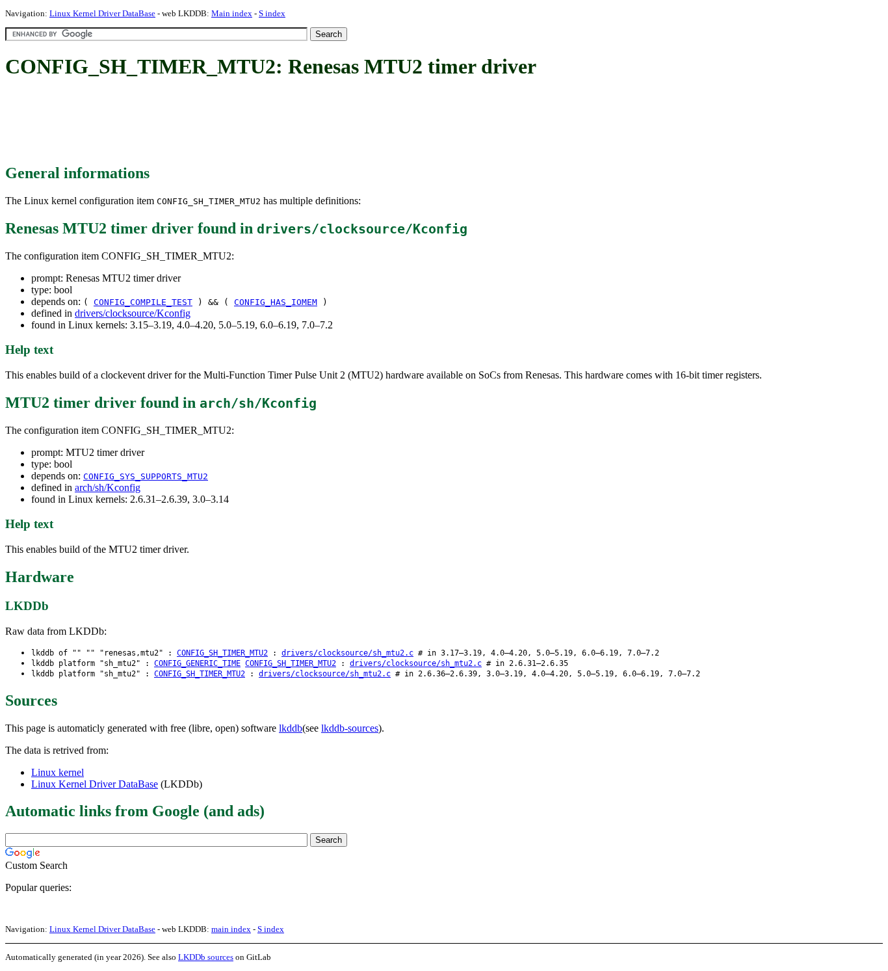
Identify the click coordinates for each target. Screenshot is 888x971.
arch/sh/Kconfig (107, 487)
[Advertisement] (241, 122)
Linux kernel (57, 772)
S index (272, 13)
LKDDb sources (205, 957)
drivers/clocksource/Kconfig (132, 313)
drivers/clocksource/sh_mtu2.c (347, 653)
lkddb (290, 728)
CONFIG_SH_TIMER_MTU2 (222, 653)
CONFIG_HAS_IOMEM (275, 302)
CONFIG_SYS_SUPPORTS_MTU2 (145, 476)
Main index (231, 13)
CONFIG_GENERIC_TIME (197, 663)
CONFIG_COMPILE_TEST (143, 302)
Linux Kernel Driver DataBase (102, 13)
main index (231, 929)
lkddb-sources (349, 728)
